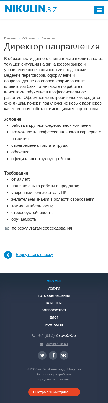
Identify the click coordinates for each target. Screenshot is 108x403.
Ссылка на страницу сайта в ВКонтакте (64, 355)
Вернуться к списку (34, 254)
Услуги (54, 288)
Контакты (54, 324)
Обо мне (54, 281)
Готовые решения (54, 295)
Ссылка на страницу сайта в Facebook (53, 355)
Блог (54, 317)
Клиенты (54, 303)
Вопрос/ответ (54, 310)
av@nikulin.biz (57, 344)
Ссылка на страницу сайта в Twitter (42, 355)
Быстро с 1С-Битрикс (50, 391)
